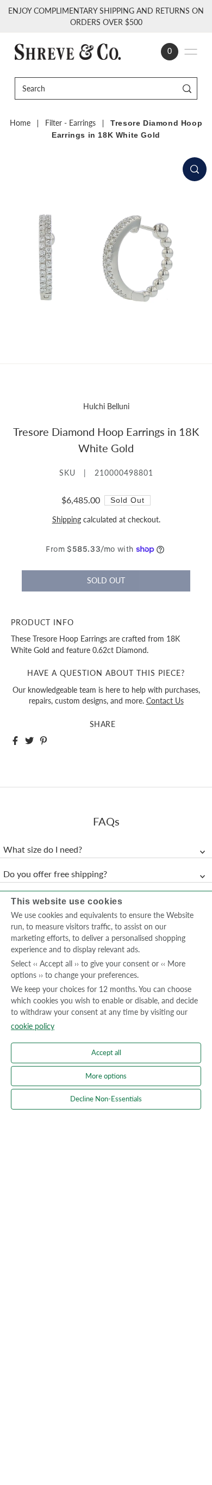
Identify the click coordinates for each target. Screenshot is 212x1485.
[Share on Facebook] (15, 740)
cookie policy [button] (32, 1026)
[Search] (187, 88)
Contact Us (165, 701)
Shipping (66, 519)
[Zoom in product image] (195, 169)
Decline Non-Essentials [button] (106, 1098)
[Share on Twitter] (29, 740)
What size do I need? (42, 849)
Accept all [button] (106, 1052)
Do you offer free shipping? (55, 874)
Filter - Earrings (70, 123)
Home (20, 123)
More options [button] (106, 1075)
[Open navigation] (190, 51)
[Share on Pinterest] (43, 740)
